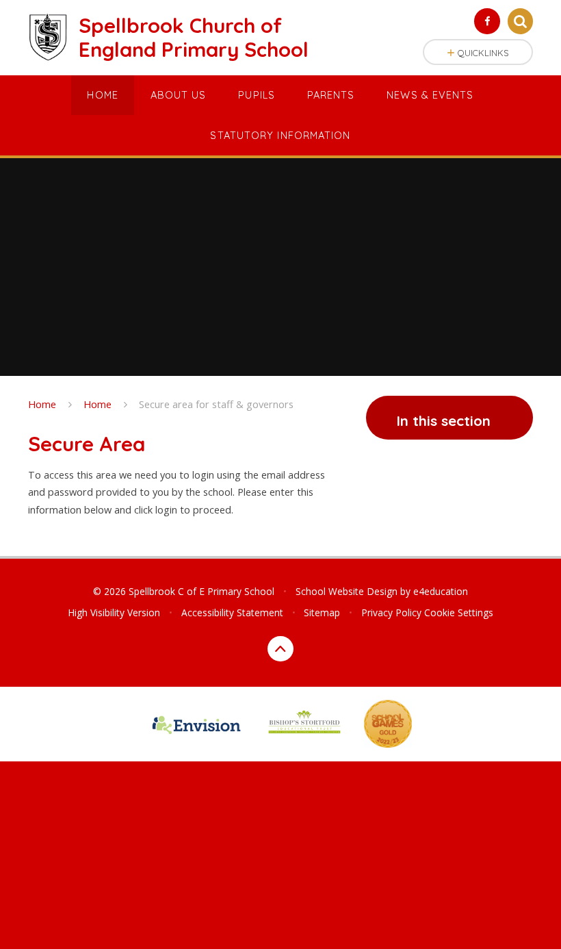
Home (42, 404)
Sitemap (322, 612)
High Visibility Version (114, 612)
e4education (440, 591)
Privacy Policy (391, 612)
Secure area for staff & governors (216, 404)
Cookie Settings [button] (458, 612)
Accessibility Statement (232, 612)
